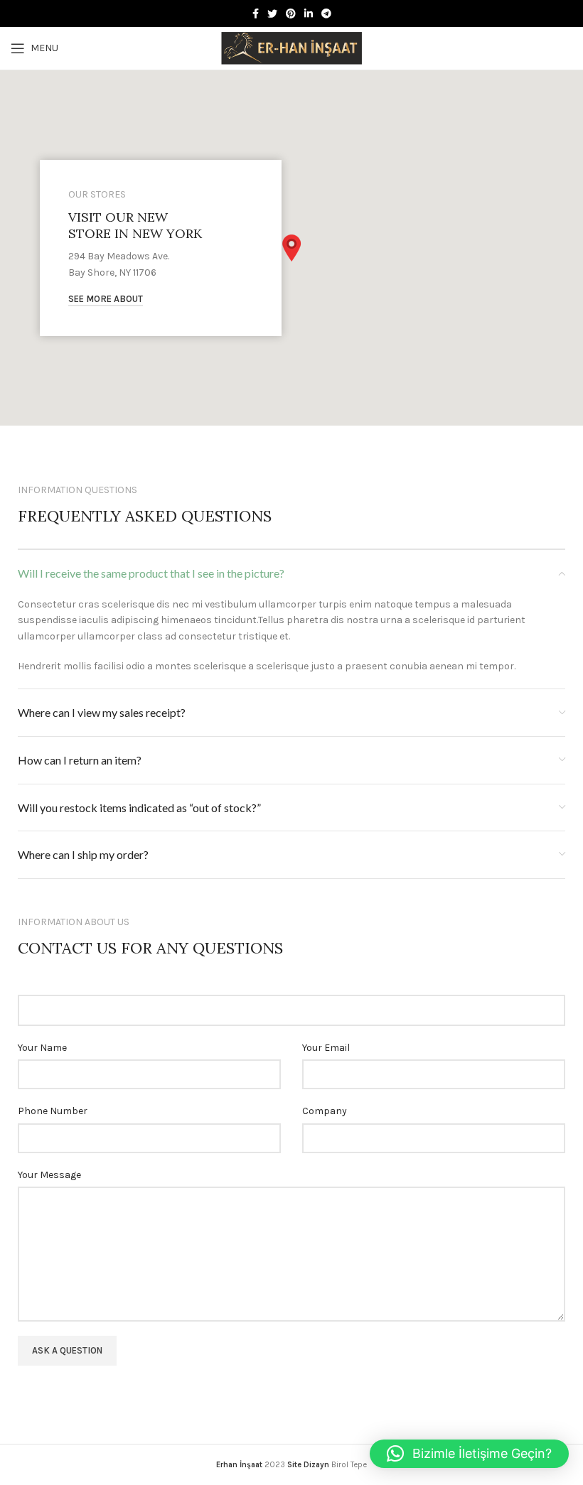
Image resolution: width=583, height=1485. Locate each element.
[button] (291, 248)
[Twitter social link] (272, 13)
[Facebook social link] (255, 13)
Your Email (326, 1048)
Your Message (49, 1175)
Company (324, 1111)
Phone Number (52, 1111)
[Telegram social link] (326, 13)
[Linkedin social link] (308, 13)
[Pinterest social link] (291, 13)
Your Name (42, 1048)
